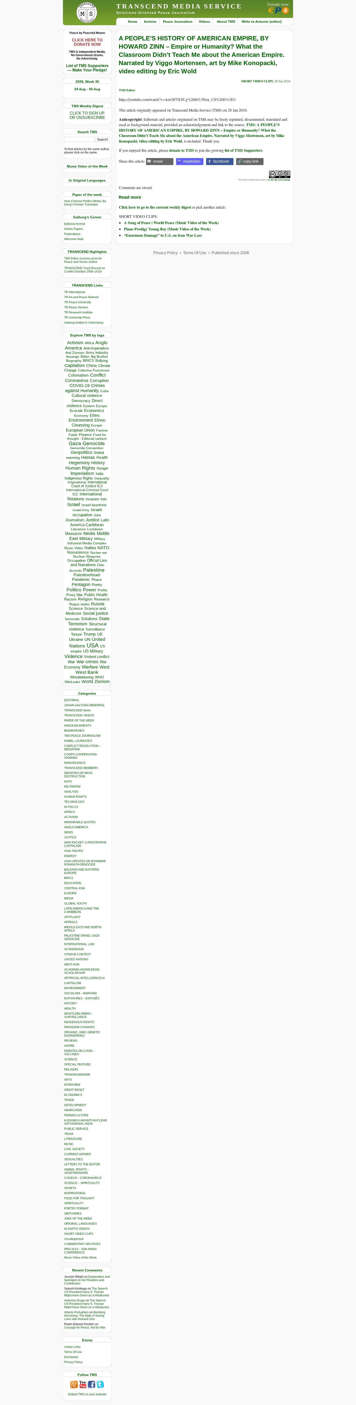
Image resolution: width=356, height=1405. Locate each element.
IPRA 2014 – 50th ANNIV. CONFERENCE (80, 1250)
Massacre (73, 534)
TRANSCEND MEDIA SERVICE (179, 6)
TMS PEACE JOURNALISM (82, 735)
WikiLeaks (72, 682)
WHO (99, 677)
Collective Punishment (93, 370)
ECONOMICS (73, 1095)
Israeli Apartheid (94, 505)
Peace (97, 579)
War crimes (87, 661)
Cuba (104, 391)
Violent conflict (96, 657)
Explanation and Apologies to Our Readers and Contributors (87, 1280)
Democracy (81, 401)
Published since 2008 (230, 253)
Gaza (75, 443)
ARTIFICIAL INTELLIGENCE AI (84, 978)
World (87, 681)
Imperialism (82, 473)
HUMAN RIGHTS (75, 796)
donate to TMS (181, 150)
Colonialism (78, 375)
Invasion (92, 499)
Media (89, 533)
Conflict (98, 375)
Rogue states (79, 604)
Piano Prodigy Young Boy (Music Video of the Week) (167, 229)
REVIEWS (70, 1040)
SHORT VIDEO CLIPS (78, 1234)
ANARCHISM (73, 1110)
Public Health (96, 594)
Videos (204, 21)
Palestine (94, 570)
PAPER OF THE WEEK (79, 720)
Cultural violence (87, 395)
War (71, 662)
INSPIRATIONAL (75, 1193)
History (98, 462)
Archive (150, 21)
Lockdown (95, 529)
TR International (74, 292)
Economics (94, 410)
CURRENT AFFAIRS (77, 1154)
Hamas (88, 457)
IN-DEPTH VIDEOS (77, 1228)
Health (102, 458)
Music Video (73, 548)
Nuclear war (98, 552)
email (158, 161)
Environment (81, 420)
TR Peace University (77, 302)
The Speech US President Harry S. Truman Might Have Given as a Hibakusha (86, 1292)
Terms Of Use (73, 1352)
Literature (78, 529)
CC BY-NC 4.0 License (279, 179)
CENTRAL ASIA (74, 888)
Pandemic (81, 579)
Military (86, 538)
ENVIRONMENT (75, 988)
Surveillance (95, 629)
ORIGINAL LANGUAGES (80, 1223)
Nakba (90, 548)
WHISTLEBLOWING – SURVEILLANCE (78, 1015)
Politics (74, 589)
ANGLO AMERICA (76, 827)
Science (76, 609)
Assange (72, 356)
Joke (97, 515)
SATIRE (69, 1046)
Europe (96, 425)
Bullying (101, 361)
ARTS (68, 1079)
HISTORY (70, 1003)
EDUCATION (72, 883)
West (104, 667)
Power (89, 589)
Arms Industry (97, 353)
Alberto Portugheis (76, 1312)
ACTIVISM (71, 817)
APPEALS (70, 922)
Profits (102, 590)
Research (101, 599)
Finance (85, 435)
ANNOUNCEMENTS (77, 725)
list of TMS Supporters (243, 150)
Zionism (102, 681)
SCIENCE (70, 1059)
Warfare (90, 666)
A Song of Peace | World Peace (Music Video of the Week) (171, 222)
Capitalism (74, 365)
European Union (80, 430)
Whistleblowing (81, 677)
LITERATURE (73, 1139)
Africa (89, 343)
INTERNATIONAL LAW (79, 944)
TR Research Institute (78, 312)
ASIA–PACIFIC (74, 851)
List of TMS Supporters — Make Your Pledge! (87, 68)
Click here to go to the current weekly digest (155, 207)
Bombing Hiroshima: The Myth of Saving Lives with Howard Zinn (84, 1316)
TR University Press (77, 317)
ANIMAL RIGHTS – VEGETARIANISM (76, 1171)
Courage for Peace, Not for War (84, 1327)
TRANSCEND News (77, 710)
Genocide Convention (86, 448)
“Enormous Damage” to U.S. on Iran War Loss (163, 235)
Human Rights (80, 468)
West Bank (87, 672)
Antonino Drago (74, 1300)
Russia (97, 603)
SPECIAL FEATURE (77, 1064)
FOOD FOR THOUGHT (79, 1198)
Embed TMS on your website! (87, 1394)
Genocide (94, 443)
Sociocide (72, 619)
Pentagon (81, 584)
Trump (89, 634)
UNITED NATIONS (76, 959)
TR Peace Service (76, 307)
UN (87, 639)
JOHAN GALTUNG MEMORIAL (84, 705)
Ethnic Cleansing (89, 422)
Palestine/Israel (87, 575)
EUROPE (70, 893)
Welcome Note (74, 239)
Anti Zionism (74, 353)
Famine (102, 430)
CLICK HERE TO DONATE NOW (87, 42)
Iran (104, 499)
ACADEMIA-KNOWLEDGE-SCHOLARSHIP (82, 971)
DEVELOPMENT (75, 1105)
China (91, 365)
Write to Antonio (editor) (262, 21)
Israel (73, 504)
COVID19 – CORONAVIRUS (82, 1178)
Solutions (89, 618)
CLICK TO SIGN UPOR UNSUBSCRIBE (87, 115)
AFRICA (69, 812)
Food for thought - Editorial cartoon (87, 436)
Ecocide (76, 411)
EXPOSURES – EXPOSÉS (81, 998)
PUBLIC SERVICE (76, 1129)
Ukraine (76, 639)
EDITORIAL (71, 700)
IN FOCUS (71, 807)
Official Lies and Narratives (88, 562)
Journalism (74, 520)
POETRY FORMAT (76, 1208)
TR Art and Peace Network (81, 297)
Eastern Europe (95, 406)
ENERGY (70, 856)
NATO (103, 547)
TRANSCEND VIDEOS (79, 715)
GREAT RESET (74, 1090)
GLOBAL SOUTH (75, 903)
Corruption (99, 380)
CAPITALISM (72, 983)
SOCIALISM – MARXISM (80, 993)
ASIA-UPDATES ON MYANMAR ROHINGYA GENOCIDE (85, 862)
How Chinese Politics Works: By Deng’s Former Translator (85, 202)
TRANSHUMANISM (77, 1074)
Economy (81, 416)
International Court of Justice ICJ (89, 484)
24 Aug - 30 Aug (87, 89)
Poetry (97, 585)
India (99, 474)
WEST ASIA (71, 964)
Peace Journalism (177, 21)
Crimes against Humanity (85, 388)
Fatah (73, 435)
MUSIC (69, 1144)
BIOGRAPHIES (74, 730)
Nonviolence (78, 552)
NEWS (68, 832)
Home (132, 21)
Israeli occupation (87, 512)
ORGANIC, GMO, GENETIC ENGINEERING (82, 1034)
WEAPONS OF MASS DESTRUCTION (78, 774)
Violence (73, 656)
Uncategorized (74, 1239)
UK (100, 634)
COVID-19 (80, 385)
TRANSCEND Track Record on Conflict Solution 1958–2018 (84, 269)
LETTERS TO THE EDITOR (82, 1164)
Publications (72, 234)
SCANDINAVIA (74, 949)
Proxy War (74, 595)
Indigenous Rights (79, 478)
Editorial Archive (74, 224)
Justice (92, 519)
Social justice (95, 613)
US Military (93, 651)
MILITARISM (72, 786)
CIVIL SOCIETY (74, 1149)
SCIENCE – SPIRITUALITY (82, 1183)
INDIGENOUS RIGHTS (79, 1022)
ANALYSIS (71, 791)
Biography (73, 361)
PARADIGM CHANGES (79, 1027)
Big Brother (99, 356)
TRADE (69, 1100)
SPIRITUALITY (74, 1203)
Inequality (101, 478)
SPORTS (70, 1188)
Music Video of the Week (80, 1257)
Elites (95, 415)
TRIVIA (68, 1134)
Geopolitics (81, 452)
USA (93, 645)
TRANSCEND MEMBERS (81, 768)
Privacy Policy (73, 1362)
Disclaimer (71, 1357)
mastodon (191, 161)
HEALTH (70, 1008)
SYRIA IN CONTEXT (77, 954)
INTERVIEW (72, 1084)
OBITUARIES (73, 1213)
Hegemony (79, 462)
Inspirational (77, 482)
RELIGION (71, 1069)
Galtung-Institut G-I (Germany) (83, 322)
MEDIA (68, 898)
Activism (75, 342)
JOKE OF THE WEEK (78, 1218)
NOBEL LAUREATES (78, 741)
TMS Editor (127, 90)
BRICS (88, 360)
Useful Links (72, 1347)
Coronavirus (76, 380)
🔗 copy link (247, 161)
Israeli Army (81, 510)
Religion (85, 599)
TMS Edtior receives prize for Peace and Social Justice (83, 260)
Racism (70, 599)
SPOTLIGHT (72, 917)
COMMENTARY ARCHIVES (82, 1244)
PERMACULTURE (76, 1115)
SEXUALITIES (73, 1159)
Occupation (76, 560)
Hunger (102, 468)
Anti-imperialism (96, 348)
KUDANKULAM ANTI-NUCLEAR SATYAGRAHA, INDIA (85, 1122)
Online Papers (73, 229)
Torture (76, 634)
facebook (221, 161)
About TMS (226, 21)
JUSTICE (70, 837)
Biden (85, 356)
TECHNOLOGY (74, 802)
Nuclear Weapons (87, 556)
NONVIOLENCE (74, 763)
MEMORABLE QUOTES (80, 822)
